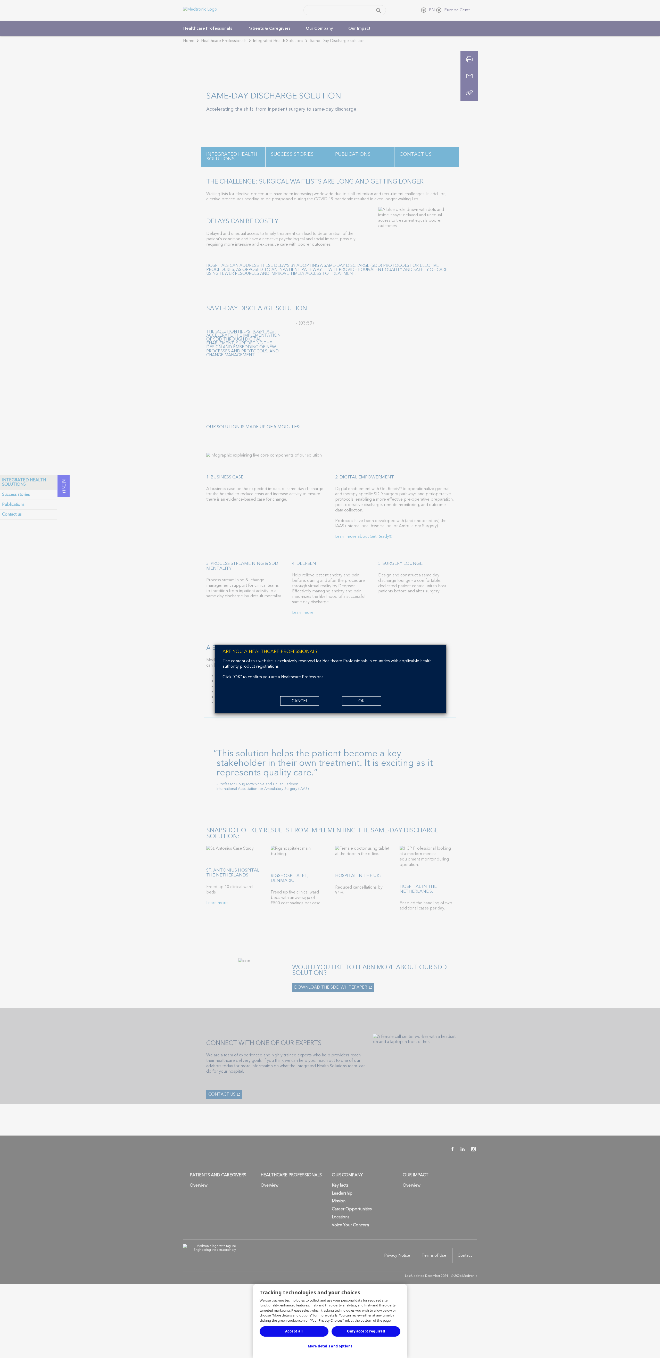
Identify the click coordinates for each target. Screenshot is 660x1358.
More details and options (330, 1346)
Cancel (300, 701)
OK (361, 701)
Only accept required (366, 1331)
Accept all (294, 1331)
